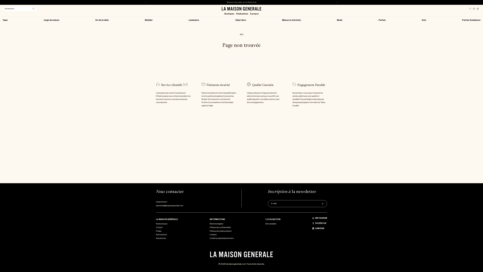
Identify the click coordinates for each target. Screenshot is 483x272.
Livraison (213, 235)
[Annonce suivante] (337, 2)
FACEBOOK (320, 223)
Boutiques (229, 14)
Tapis (5, 20)
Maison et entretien (291, 20)
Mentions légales (216, 224)
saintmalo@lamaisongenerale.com (169, 206)
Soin (424, 20)
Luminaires (194, 20)
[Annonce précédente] (146, 2)
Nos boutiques (161, 224)
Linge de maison (51, 20)
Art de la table (102, 20)
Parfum (382, 20)
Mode (339, 20)
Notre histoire (161, 235)
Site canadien (271, 224)
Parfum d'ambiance (471, 20)
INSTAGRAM (321, 218)
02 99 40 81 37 (161, 202)
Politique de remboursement (221, 231)
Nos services (161, 238)
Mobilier (149, 20)
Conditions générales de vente (222, 238)
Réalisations (242, 14)
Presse (158, 231)
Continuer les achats (241, 58)
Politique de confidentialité (220, 227)
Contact (159, 227)
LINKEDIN (319, 228)
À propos (254, 14)
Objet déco (240, 20)
